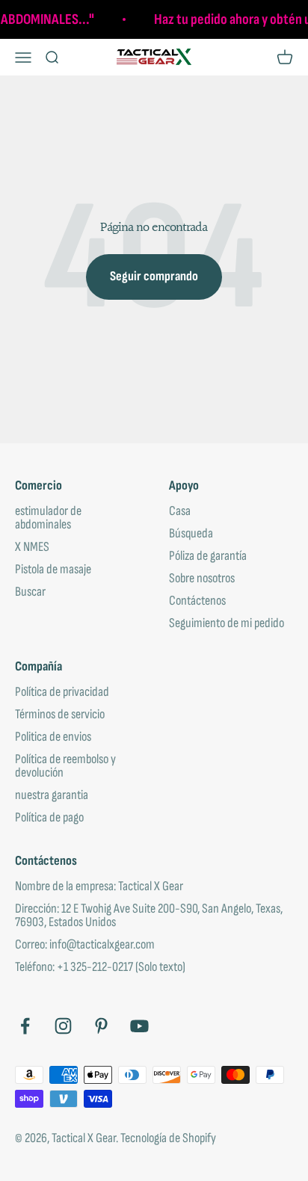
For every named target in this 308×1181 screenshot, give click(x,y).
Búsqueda (191, 533)
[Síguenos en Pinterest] (101, 1026)
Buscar (30, 592)
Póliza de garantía (208, 556)
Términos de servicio (60, 714)
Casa (180, 511)
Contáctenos (197, 601)
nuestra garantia (51, 795)
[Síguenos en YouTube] (139, 1026)
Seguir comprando (154, 276)
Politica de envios (53, 737)
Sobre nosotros (202, 578)
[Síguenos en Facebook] (25, 1026)
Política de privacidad (62, 692)
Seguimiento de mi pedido (226, 623)
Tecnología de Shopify (168, 1138)
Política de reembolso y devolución (65, 766)
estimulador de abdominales (48, 518)
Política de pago (49, 817)
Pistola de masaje (53, 569)
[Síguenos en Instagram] (63, 1026)
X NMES (32, 547)
